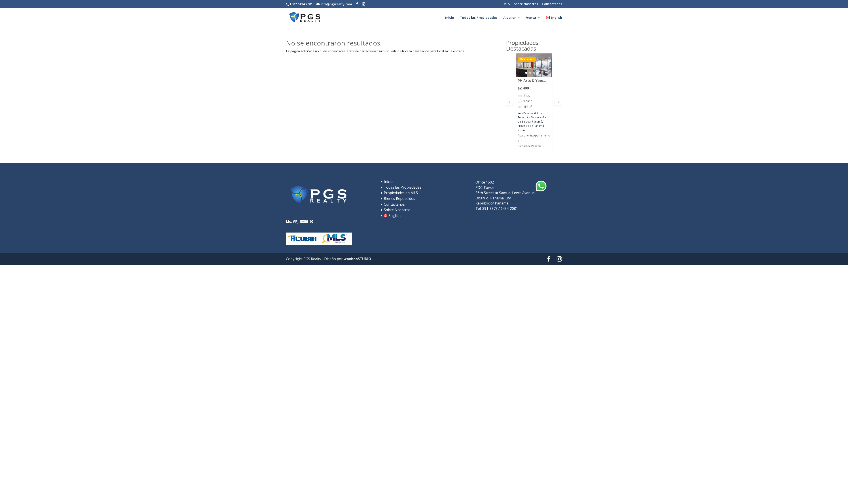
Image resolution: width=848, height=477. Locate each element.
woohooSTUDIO (357, 258)
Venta (531, 18)
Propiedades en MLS (401, 192)
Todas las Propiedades (479, 18)
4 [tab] (538, 73)
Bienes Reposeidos (399, 198)
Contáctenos (552, 4)
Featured (527, 59)
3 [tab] (534, 73)
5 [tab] (542, 73)
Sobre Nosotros (526, 4)
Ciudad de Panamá (529, 146)
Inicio (449, 18)
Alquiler (509, 18)
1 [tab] (526, 73)
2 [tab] (530, 73)
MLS (507, 4)
